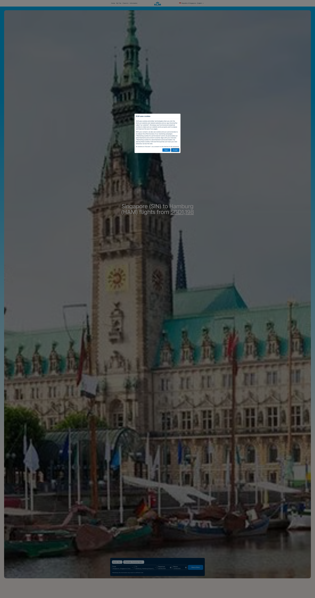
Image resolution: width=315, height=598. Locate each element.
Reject (166, 150)
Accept (175, 150)
